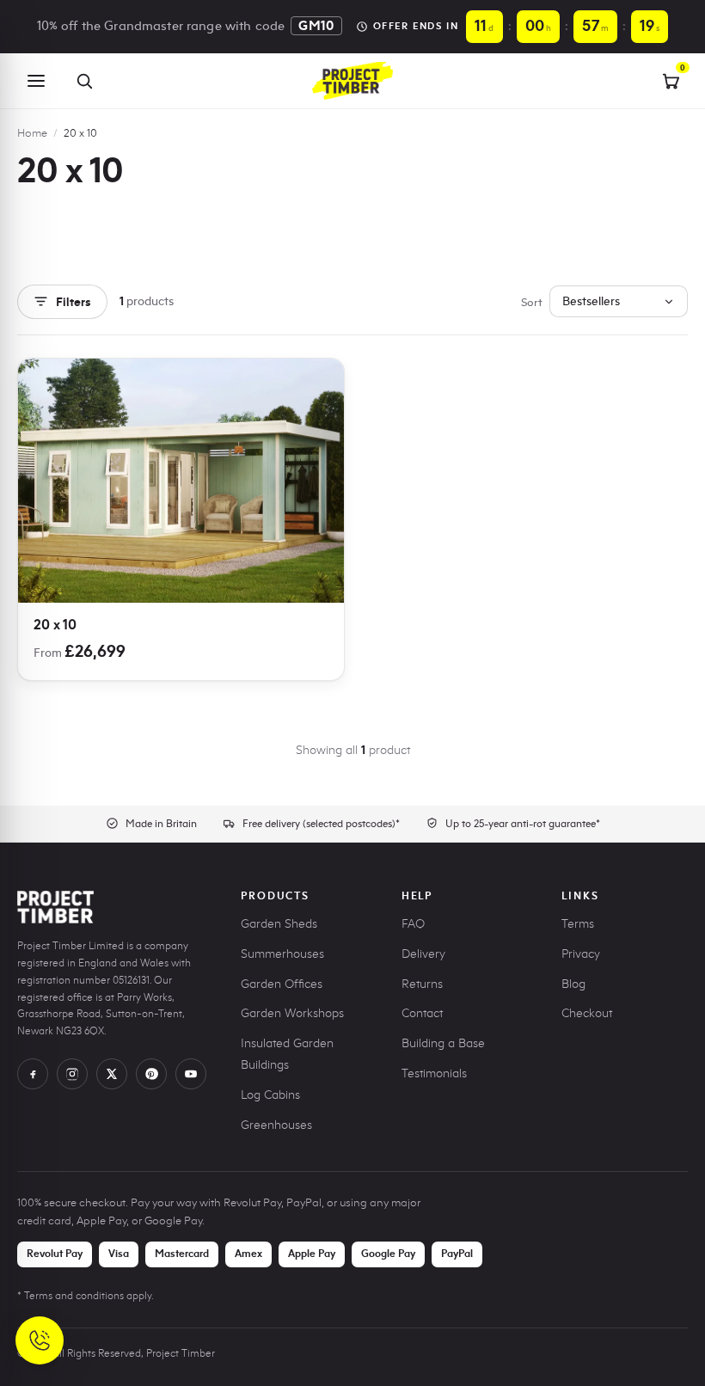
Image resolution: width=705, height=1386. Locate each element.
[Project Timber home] (352, 81)
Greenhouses (276, 1125)
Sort (532, 302)
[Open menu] (36, 81)
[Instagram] (72, 1073)
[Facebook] (32, 1073)
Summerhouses (282, 954)
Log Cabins (270, 1095)
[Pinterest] (151, 1073)
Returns (422, 984)
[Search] (84, 81)
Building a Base (443, 1043)
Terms (577, 924)
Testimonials (434, 1073)
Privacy (580, 954)
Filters (73, 302)
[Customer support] (39, 1340)
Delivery (423, 954)
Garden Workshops (292, 1013)
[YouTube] (190, 1073)
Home (32, 132)
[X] (111, 1073)
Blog (573, 984)
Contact (422, 1013)
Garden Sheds (279, 924)
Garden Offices (281, 984)
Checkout (586, 1013)
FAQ (413, 924)
